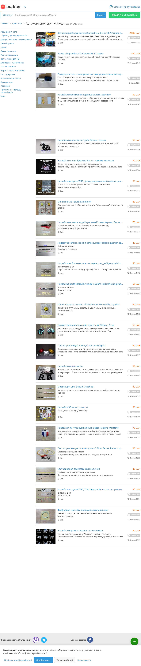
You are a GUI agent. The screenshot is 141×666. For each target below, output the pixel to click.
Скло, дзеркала (8, 74)
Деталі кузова (7, 43)
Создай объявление (124, 14)
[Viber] (35, 639)
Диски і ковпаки (8, 51)
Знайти (100, 15)
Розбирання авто (9, 31)
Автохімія (5, 86)
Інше (3, 96)
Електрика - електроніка (12, 62)
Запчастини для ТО (10, 59)
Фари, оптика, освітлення (13, 70)
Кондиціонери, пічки (11, 78)
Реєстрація (135, 7)
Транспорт (17, 23)
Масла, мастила (8, 66)
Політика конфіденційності (18, 660)
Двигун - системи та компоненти (16, 39)
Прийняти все (43, 660)
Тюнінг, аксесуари (9, 55)
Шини (3, 47)
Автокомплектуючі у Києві (45, 23)
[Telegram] (43, 639)
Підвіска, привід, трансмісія (14, 35)
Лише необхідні (65, 660)
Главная (4, 23)
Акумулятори (7, 82)
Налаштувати (84, 660)
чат (134, 641)
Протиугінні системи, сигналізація (11, 91)
